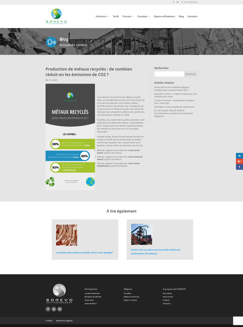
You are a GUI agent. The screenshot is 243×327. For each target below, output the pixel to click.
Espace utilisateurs (164, 16)
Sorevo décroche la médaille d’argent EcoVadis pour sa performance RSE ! (171, 88)
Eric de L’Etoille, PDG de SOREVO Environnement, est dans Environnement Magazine (173, 113)
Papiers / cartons (130, 300)
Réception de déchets (93, 297)
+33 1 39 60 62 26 (189, 2)
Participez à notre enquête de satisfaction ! (174, 106)
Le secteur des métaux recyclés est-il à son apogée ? (84, 252)
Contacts (192, 16)
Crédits (49, 320)
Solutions (101, 16)
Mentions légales (64, 320)
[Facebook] (48, 309)
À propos (142, 16)
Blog (181, 16)
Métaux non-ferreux (131, 297)
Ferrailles (127, 293)
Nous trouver (168, 297)
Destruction (89, 300)
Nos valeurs (167, 293)
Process (127, 16)
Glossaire (166, 303)
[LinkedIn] (53, 309)
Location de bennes (92, 293)
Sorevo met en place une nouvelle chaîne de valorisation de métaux (155, 251)
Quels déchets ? (91, 303)
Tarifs (116, 16)
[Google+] (59, 309)
